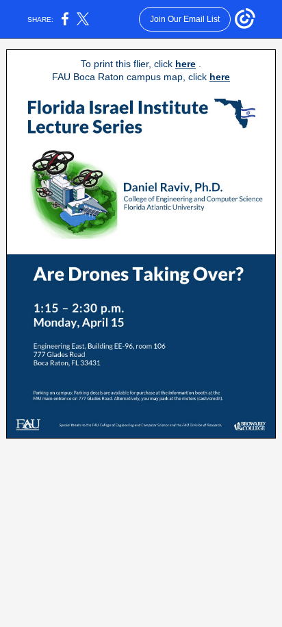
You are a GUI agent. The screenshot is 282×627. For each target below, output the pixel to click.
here (185, 63)
